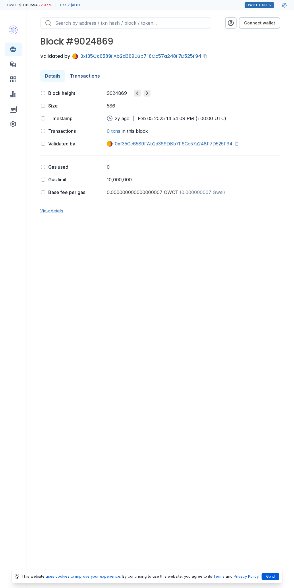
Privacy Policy (246, 576)
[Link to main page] (13, 30)
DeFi (256, 5)
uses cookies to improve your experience (83, 576)
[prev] (137, 93)
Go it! (270, 576)
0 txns (113, 131)
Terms (219, 576)
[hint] (43, 93)
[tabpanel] (160, 151)
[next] (147, 93)
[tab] (52, 76)
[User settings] (284, 5)
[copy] (206, 56)
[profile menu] (231, 23)
